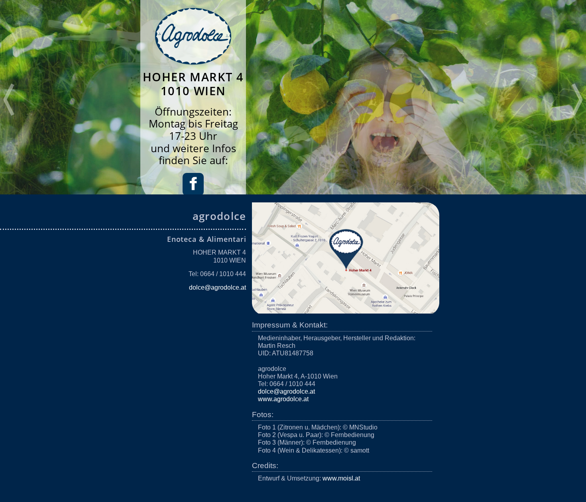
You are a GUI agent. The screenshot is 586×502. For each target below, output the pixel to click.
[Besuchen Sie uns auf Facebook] (193, 191)
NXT (577, 99)
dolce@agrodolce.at (217, 287)
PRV (9, 99)
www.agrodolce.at (283, 399)
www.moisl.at (341, 478)
